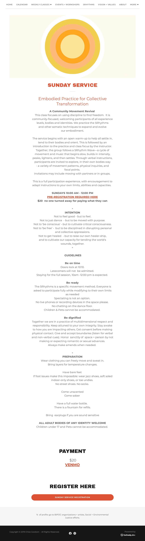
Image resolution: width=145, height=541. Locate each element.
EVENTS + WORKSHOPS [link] (67, 5)
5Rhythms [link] (88, 5)
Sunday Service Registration (72, 497)
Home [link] (9, 5)
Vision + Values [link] (107, 5)
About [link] (123, 5)
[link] (70, 533)
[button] (41, 4)
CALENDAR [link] (22, 5)
